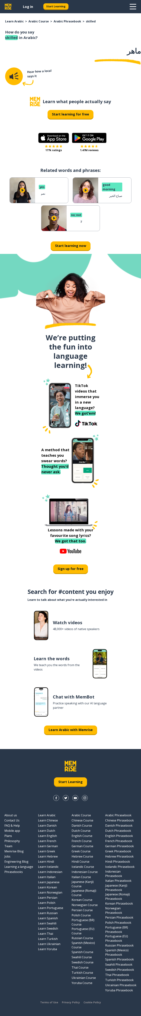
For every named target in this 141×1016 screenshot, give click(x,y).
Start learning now (70, 245)
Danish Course (82, 826)
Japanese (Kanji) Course (83, 884)
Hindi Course (80, 862)
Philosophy (12, 841)
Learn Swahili (47, 923)
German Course (82, 846)
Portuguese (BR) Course (83, 922)
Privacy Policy (71, 1002)
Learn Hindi (46, 862)
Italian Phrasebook (118, 881)
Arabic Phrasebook (67, 21)
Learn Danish (47, 826)
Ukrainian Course (84, 978)
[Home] (35, 101)
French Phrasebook (118, 841)
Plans (8, 836)
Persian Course (82, 910)
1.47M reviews (89, 150)
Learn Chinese (48, 820)
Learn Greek (46, 851)
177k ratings (53, 150)
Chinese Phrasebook (119, 820)
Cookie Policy (92, 1002)
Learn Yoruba (47, 949)
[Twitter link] (66, 798)
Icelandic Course (83, 867)
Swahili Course (82, 957)
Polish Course (81, 915)
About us (10, 815)
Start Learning (56, 6)
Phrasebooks (13, 872)
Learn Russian (48, 913)
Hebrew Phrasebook (119, 856)
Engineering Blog (16, 862)
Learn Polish (46, 903)
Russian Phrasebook (119, 945)
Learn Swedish (48, 928)
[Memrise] (8, 6)
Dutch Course (81, 831)
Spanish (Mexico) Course (83, 945)
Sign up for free (71, 568)
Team (8, 846)
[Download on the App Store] (53, 138)
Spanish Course (82, 952)
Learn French (47, 841)
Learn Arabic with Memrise (70, 730)
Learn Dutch (46, 831)
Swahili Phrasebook (118, 964)
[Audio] (14, 76)
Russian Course (82, 938)
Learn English (47, 836)
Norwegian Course (85, 905)
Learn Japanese (48, 882)
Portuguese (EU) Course (83, 931)
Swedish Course (82, 962)
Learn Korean (47, 887)
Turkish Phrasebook (119, 980)
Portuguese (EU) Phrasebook (116, 938)
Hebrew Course (82, 856)
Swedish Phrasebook (119, 970)
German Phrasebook (119, 846)
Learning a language (18, 867)
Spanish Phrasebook (119, 959)
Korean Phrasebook (119, 903)
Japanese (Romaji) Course (84, 893)
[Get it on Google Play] (89, 138)
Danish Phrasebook (119, 826)
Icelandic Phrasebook (120, 867)
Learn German (48, 846)
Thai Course (80, 967)
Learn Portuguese (50, 908)
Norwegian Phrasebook (113, 910)
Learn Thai (45, 934)
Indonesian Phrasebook (113, 873)
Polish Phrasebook (118, 923)
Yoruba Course (82, 983)
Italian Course (81, 877)
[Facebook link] (56, 798)
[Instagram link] (85, 798)
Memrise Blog (14, 851)
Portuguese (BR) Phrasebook (116, 929)
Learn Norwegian (50, 892)
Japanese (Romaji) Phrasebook (117, 896)
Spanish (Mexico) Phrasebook (117, 952)
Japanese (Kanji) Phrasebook (116, 887)
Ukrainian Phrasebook (120, 985)
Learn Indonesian (50, 872)
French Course (82, 841)
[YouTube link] (75, 798)
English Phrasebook (119, 836)
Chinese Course (82, 820)
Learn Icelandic (48, 867)
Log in (28, 6)
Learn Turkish (48, 939)
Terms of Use (49, 1002)
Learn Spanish (48, 918)
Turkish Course (82, 973)
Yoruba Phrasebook (119, 990)
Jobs (7, 856)
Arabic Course (38, 21)
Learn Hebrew (48, 856)
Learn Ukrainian (49, 944)
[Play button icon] (22, 190)
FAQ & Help (12, 826)
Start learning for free (70, 114)
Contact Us (11, 820)
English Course (82, 836)
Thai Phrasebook (117, 975)
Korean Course (82, 900)
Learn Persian (47, 898)
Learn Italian (46, 877)
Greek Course (81, 851)
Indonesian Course (85, 872)
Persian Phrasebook (119, 917)
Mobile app (12, 831)
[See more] (133, 6)
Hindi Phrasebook (117, 862)
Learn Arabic (14, 21)
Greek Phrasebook (118, 851)
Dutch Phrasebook (118, 831)
